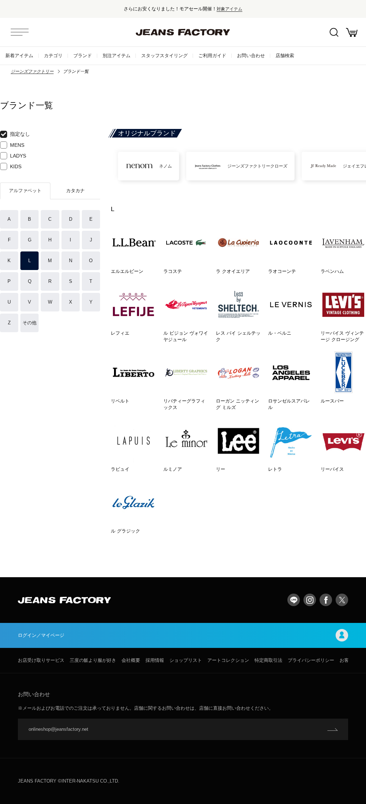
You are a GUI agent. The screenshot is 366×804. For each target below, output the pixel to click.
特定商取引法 (268, 660)
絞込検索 (334, 32)
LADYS (18, 156)
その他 (29, 322)
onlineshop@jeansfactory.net (58, 729)
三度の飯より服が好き (93, 660)
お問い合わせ (251, 55)
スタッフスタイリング (164, 55)
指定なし (20, 134)
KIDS (15, 166)
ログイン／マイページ (41, 635)
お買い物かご (352, 32)
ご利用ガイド (212, 55)
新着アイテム (19, 55)
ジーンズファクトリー (32, 71)
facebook (326, 600)
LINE (293, 600)
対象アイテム (229, 8)
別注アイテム (116, 55)
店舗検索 (285, 55)
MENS (17, 145)
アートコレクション (228, 660)
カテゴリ (53, 55)
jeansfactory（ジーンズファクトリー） (183, 32)
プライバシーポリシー (311, 660)
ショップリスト (185, 660)
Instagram (309, 600)
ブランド (82, 55)
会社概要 (131, 660)
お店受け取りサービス (41, 660)
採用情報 (154, 660)
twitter (342, 600)
